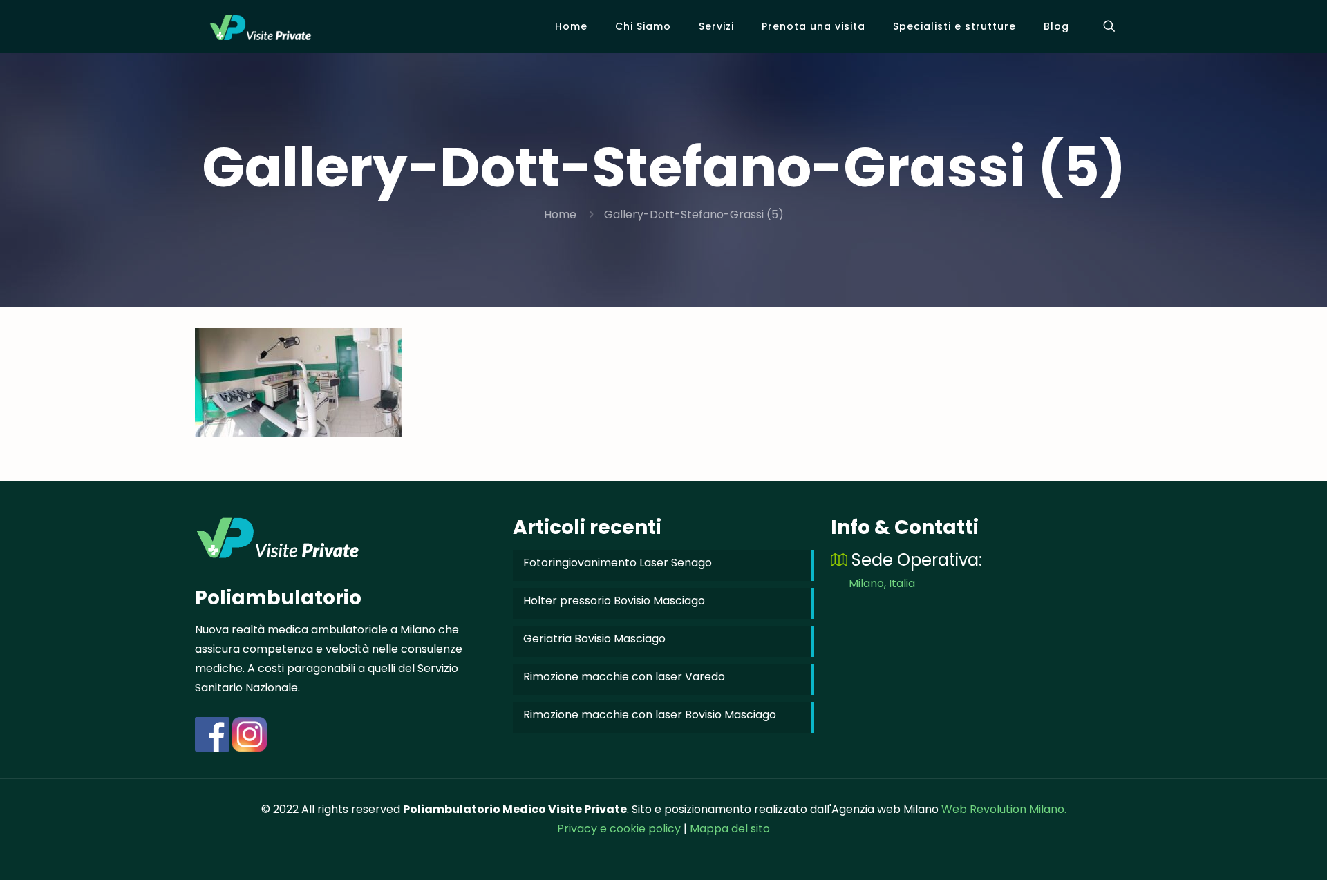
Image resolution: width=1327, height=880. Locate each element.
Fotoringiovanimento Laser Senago (617, 563)
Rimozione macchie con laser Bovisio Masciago (649, 715)
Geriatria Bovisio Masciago (594, 639)
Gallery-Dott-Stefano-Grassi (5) (694, 214)
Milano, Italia (882, 583)
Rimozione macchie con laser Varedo (624, 677)
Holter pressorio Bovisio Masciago (614, 601)
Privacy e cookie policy (619, 828)
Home (560, 214)
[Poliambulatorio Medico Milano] (260, 26)
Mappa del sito (730, 828)
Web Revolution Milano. (1003, 809)
